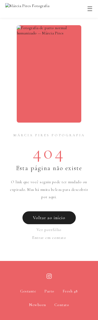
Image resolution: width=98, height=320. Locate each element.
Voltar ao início (49, 218)
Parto (49, 291)
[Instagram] (49, 277)
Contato (61, 304)
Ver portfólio (49, 229)
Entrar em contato (49, 237)
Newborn (37, 304)
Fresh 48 (70, 291)
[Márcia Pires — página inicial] (27, 9)
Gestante (28, 291)
